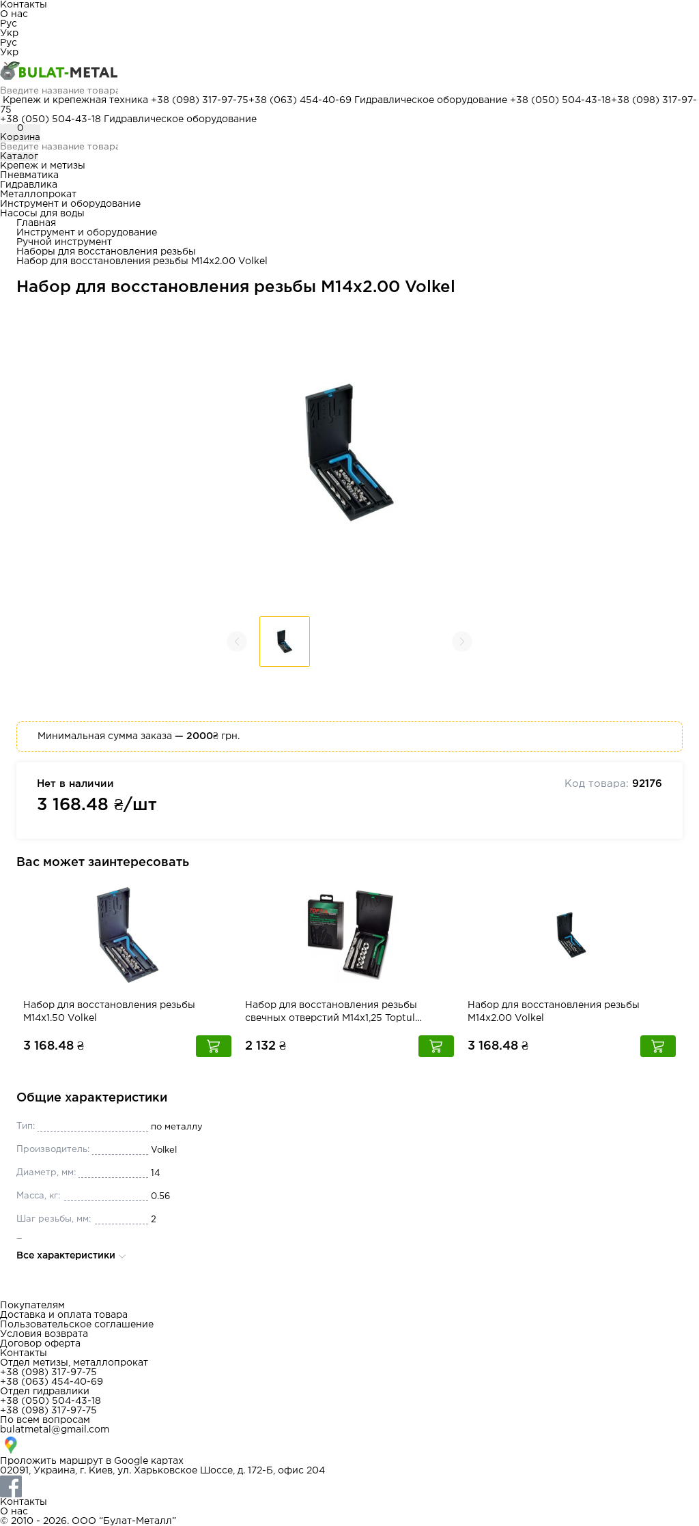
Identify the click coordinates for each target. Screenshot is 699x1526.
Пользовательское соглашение (77, 1325)
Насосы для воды (42, 214)
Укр (9, 33)
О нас (14, 14)
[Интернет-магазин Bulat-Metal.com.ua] (349, 71)
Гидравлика (28, 185)
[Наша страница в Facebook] (349, 1486)
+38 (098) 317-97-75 (199, 100)
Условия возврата (44, 1334)
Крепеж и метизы (42, 166)
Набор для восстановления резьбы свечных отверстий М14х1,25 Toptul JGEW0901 (331, 1013)
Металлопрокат (38, 194)
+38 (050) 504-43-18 (560, 100)
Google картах (149, 1461)
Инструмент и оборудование (70, 204)
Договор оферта (40, 1344)
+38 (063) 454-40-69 (300, 100)
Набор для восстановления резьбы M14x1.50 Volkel (109, 1011)
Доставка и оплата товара (64, 1315)
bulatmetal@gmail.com (54, 1430)
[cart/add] (213, 1046)
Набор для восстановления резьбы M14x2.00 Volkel (554, 1011)
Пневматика (29, 175)
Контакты (23, 5)
